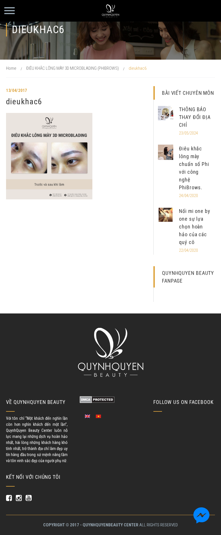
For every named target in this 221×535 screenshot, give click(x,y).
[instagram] (18, 497)
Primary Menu (9, 10)
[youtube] (28, 497)
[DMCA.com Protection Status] (97, 399)
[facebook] (8, 497)
